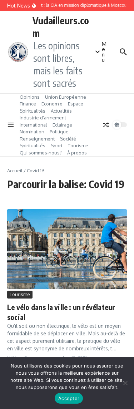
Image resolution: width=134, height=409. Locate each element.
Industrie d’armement (43, 117)
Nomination (32, 131)
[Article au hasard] (106, 125)
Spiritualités (32, 111)
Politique (59, 131)
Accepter (68, 398)
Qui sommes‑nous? (41, 153)
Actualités (61, 111)
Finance (28, 104)
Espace (75, 104)
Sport (57, 145)
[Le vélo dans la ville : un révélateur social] (67, 249)
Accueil (15, 170)
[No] (125, 382)
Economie (52, 104)
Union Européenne (65, 97)
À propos (77, 153)
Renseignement (37, 139)
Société (68, 139)
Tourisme (78, 145)
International (33, 125)
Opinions (30, 97)
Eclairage (62, 125)
